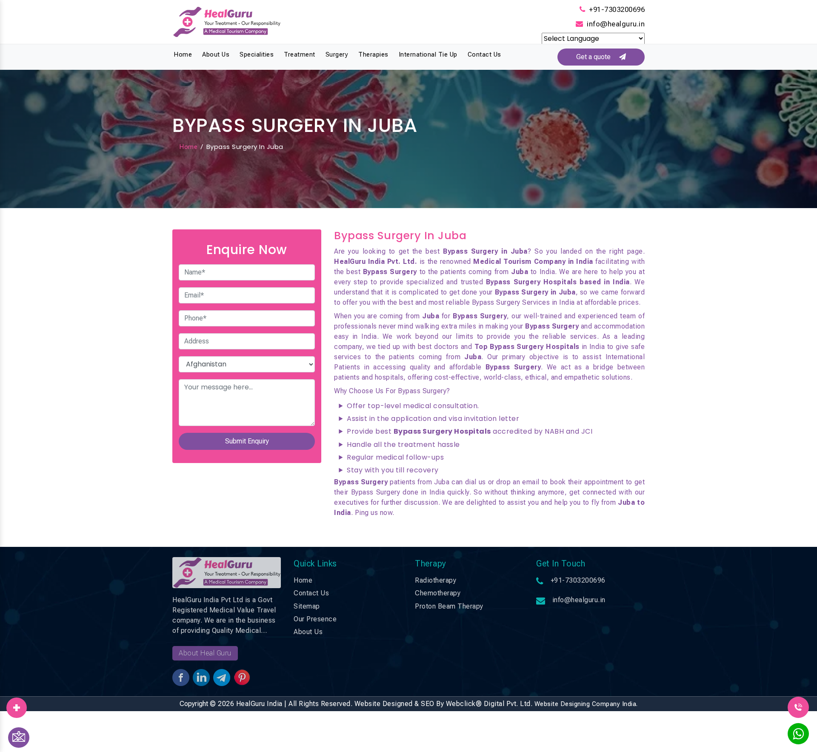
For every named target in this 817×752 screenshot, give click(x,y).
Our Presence (315, 619)
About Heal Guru (205, 653)
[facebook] (16, 704)
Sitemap (307, 606)
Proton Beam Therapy (449, 606)
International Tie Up (428, 54)
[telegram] (16, 704)
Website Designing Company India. (586, 704)
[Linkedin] (16, 704)
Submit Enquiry (247, 441)
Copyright (194, 704)
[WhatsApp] (798, 736)
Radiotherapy (435, 580)
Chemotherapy (437, 593)
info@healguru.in (616, 24)
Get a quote (597, 57)
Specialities (257, 54)
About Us (215, 54)
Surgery (337, 54)
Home (183, 54)
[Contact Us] (18, 737)
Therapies (373, 54)
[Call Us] (798, 707)
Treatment (299, 54)
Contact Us (484, 54)
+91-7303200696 (617, 9)
